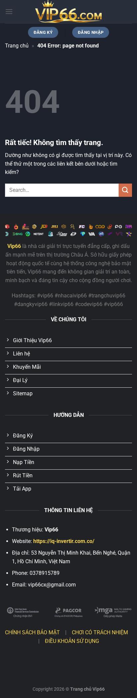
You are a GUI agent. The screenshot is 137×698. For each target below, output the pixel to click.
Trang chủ (17, 45)
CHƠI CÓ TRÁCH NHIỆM (100, 632)
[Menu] (9, 11)
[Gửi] (125, 190)
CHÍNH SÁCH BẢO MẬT (32, 632)
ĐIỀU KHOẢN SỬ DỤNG (72, 641)
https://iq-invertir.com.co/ (63, 541)
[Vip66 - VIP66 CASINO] (68, 11)
